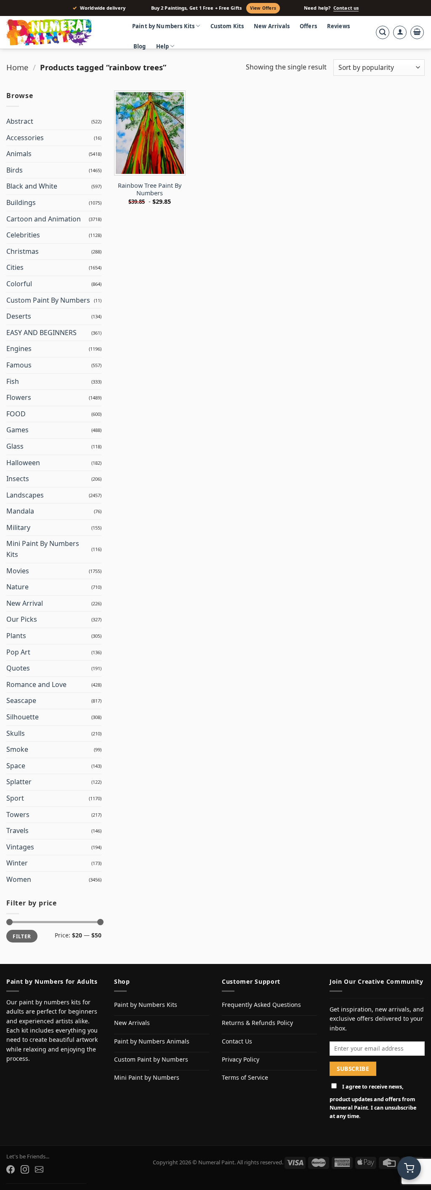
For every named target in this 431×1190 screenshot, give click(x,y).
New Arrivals (272, 26)
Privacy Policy (240, 1059)
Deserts (18, 316)
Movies (17, 570)
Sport (15, 798)
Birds (14, 170)
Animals (19, 153)
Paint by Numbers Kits (163, 26)
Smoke (17, 749)
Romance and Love (36, 684)
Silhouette (22, 716)
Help (162, 46)
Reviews (338, 26)
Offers (308, 26)
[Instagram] (25, 1169)
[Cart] (417, 32)
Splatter (19, 781)
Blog (139, 46)
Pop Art (18, 652)
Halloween (23, 462)
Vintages (20, 847)
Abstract (19, 121)
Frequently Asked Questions (261, 1005)
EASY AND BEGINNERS (41, 332)
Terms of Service (245, 1077)
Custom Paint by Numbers (151, 1059)
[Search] (382, 32)
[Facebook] (10, 1169)
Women (18, 879)
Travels (17, 830)
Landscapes (25, 495)
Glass (15, 446)
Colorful (19, 283)
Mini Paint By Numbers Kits (42, 549)
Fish (12, 381)
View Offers (263, 8)
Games (17, 429)
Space (15, 765)
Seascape (21, 700)
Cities (15, 267)
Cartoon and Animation (43, 219)
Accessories (25, 137)
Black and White (31, 186)
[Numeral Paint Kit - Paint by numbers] (61, 32)
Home (17, 67)
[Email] (39, 1169)
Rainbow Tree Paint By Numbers (149, 189)
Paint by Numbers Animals (151, 1041)
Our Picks (21, 619)
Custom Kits (227, 26)
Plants (16, 635)
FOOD (16, 413)
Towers (17, 814)
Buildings (21, 202)
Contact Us (237, 1041)
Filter (22, 936)
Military (18, 527)
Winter (17, 863)
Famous (19, 365)
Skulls (15, 733)
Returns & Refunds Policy (257, 1023)
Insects (17, 478)
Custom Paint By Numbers (48, 300)
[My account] (400, 32)
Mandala (20, 511)
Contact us (346, 8)
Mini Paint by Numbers (146, 1077)
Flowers (18, 397)
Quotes (18, 668)
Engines (19, 348)
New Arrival (24, 603)
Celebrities (23, 235)
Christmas (22, 251)
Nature (17, 586)
